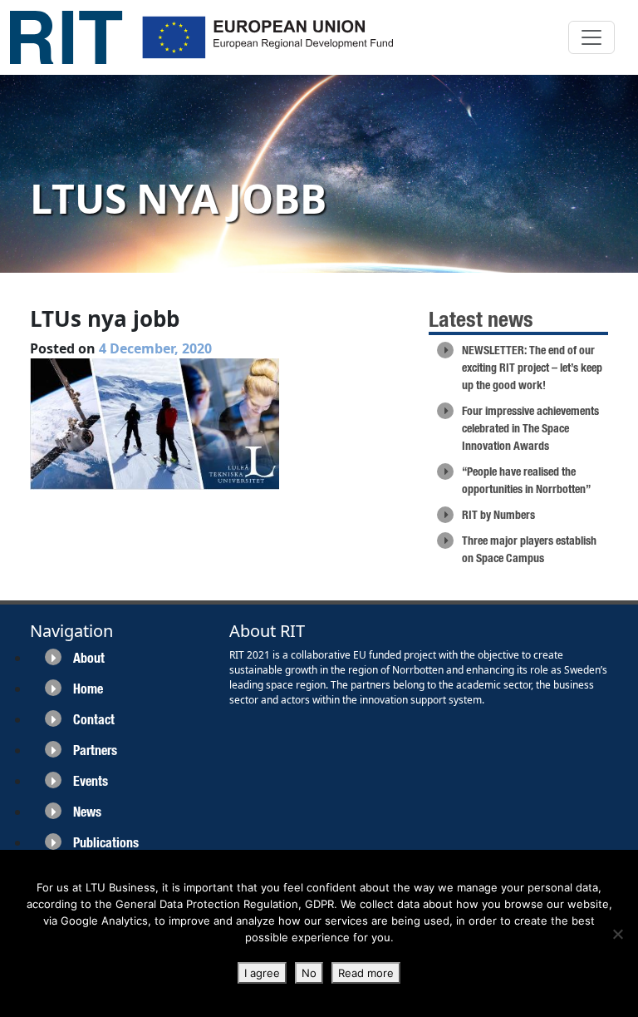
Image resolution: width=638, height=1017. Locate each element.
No (309, 973)
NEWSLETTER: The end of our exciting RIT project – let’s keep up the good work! (532, 367)
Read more (366, 973)
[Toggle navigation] (591, 37)
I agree (262, 973)
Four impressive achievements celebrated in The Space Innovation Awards (530, 428)
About (89, 658)
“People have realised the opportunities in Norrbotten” (526, 480)
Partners (95, 750)
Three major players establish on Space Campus (529, 549)
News (87, 812)
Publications (106, 843)
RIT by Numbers (498, 514)
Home (88, 689)
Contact (94, 720)
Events (90, 781)
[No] (617, 934)
